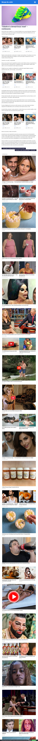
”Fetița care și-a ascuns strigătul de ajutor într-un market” (14, 148)
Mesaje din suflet (7, 2)
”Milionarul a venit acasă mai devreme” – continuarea (25, 150)
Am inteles (34, 740)
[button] (19, 16)
